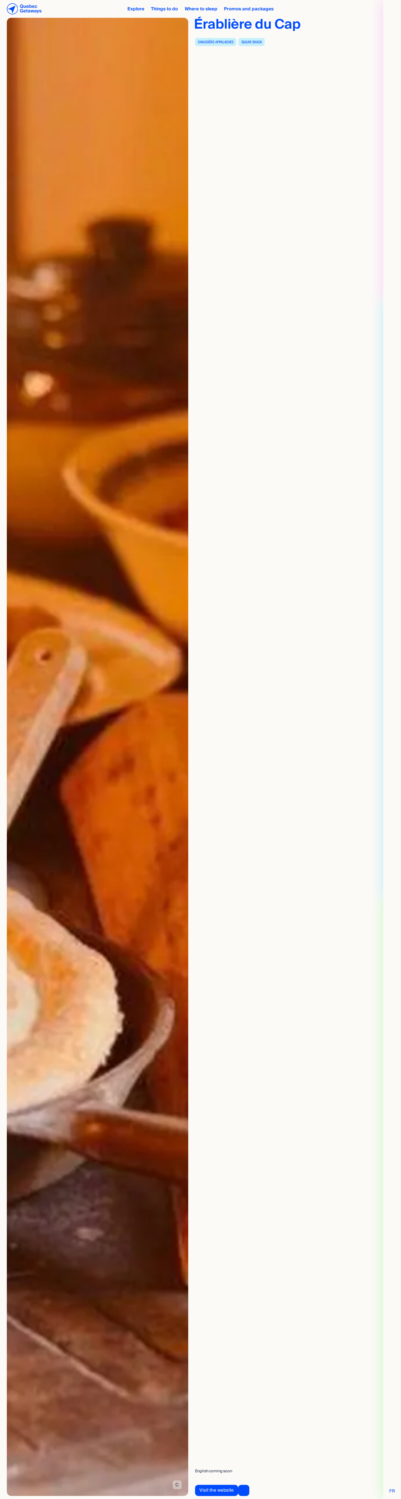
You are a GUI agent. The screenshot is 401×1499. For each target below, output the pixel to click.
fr (392, 1491)
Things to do (164, 9)
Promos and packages (249, 9)
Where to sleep (201, 9)
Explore (135, 9)
